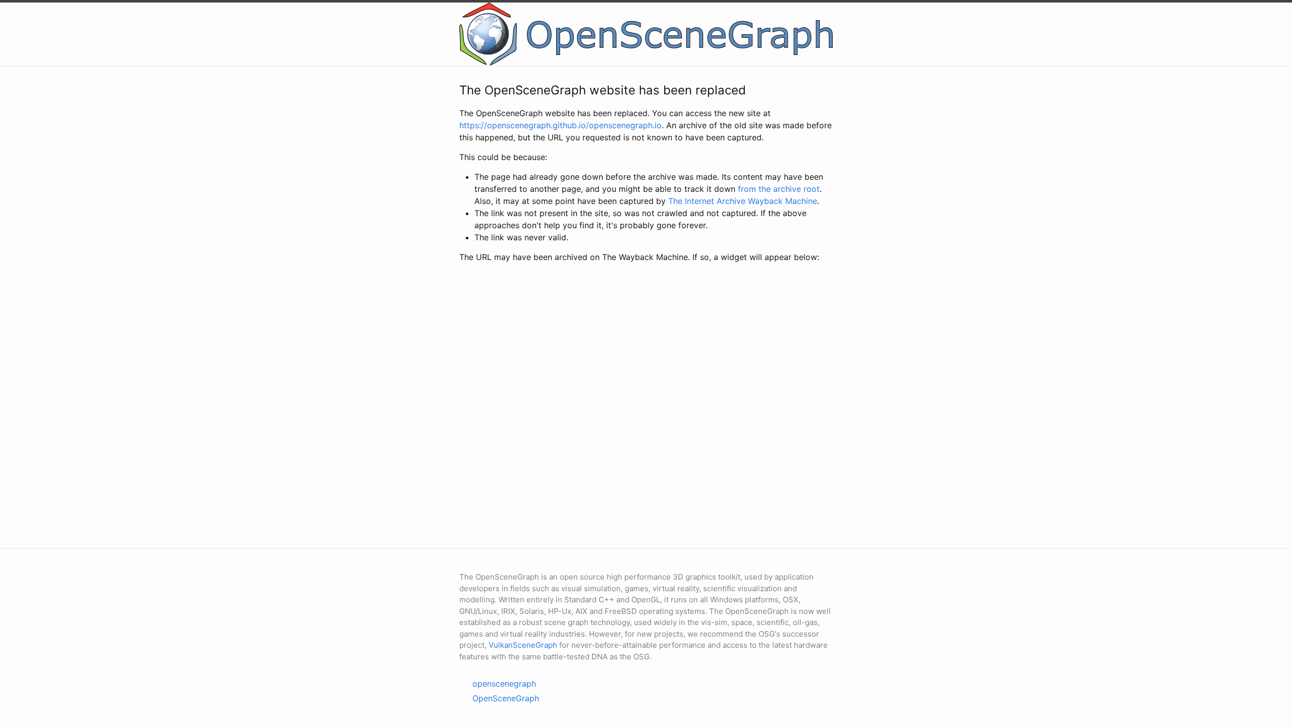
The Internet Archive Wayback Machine (742, 201)
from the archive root (779, 189)
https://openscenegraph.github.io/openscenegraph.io (560, 125)
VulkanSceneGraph (523, 645)
